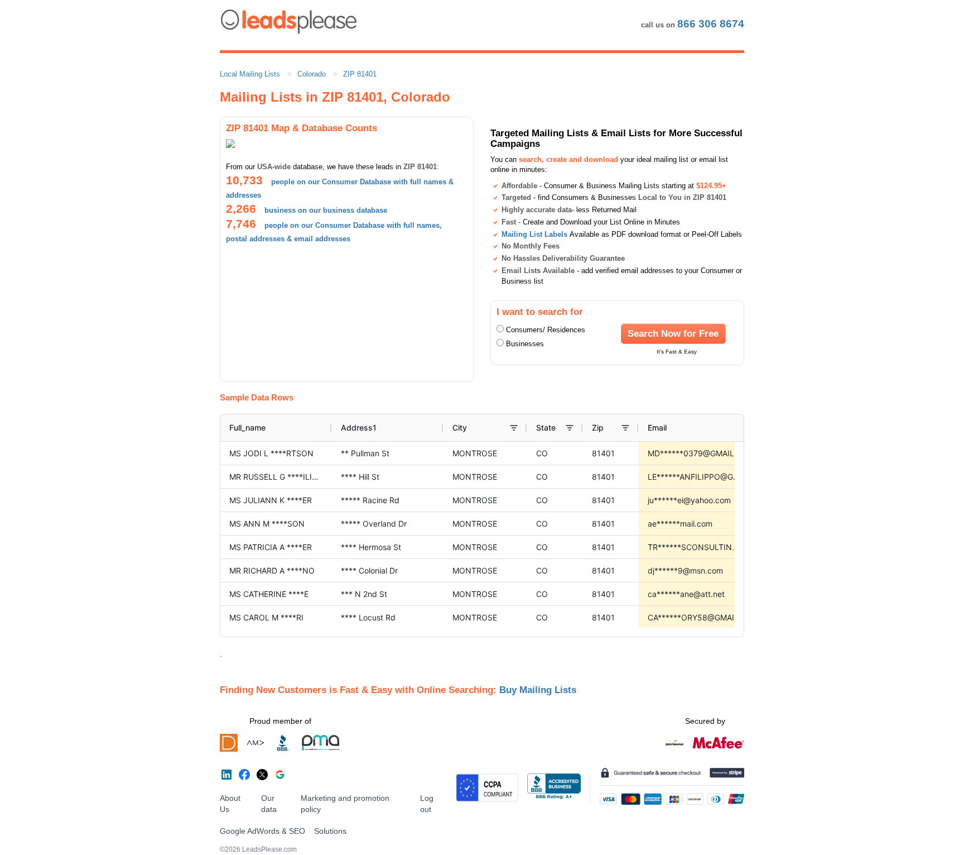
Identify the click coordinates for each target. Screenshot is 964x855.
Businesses (525, 344)
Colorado (311, 74)
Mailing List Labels (534, 234)
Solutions (330, 831)
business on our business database (325, 210)
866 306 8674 (710, 24)
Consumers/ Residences (545, 330)
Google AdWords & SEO (262, 831)
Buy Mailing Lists (537, 689)
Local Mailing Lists (250, 74)
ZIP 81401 (360, 74)
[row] (541, 427)
